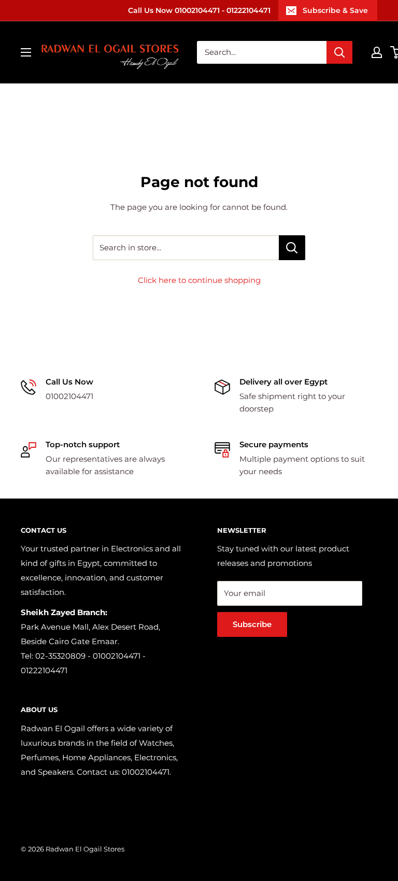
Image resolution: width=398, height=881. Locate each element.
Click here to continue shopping (199, 280)
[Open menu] (26, 52)
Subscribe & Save (335, 10)
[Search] (339, 52)
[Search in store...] (292, 247)
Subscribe (252, 624)
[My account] (377, 52)
